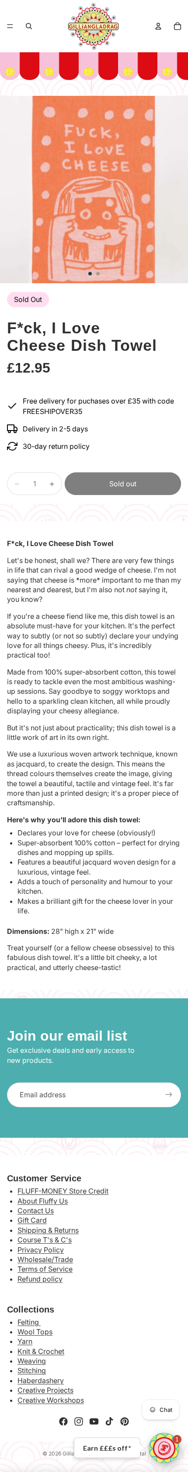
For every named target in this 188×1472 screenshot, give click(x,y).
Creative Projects (45, 1390)
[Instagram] (78, 1421)
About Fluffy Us (42, 1201)
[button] (164, 1448)
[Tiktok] (109, 1421)
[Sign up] (168, 1094)
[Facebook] (63, 1421)
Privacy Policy (40, 1249)
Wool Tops (34, 1331)
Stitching (31, 1370)
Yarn (24, 1341)
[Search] (28, 26)
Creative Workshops (50, 1400)
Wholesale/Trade (45, 1259)
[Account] (158, 26)
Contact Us (35, 1210)
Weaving (31, 1361)
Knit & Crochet (40, 1351)
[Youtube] (94, 1421)
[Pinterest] (124, 1421)
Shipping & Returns (48, 1230)
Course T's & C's (44, 1239)
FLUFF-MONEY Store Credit (62, 1191)
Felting (29, 1322)
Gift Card (32, 1220)
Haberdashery (40, 1380)
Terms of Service (45, 1269)
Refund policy (40, 1279)
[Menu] (10, 26)
